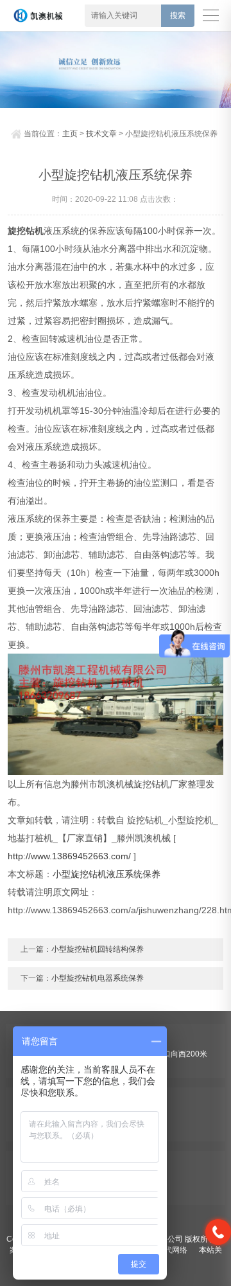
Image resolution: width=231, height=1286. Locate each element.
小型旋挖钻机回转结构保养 (97, 949)
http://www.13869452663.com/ (69, 856)
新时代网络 (168, 1250)
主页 (70, 133)
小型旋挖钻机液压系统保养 (106, 874)
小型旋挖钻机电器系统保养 (97, 978)
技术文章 (101, 133)
